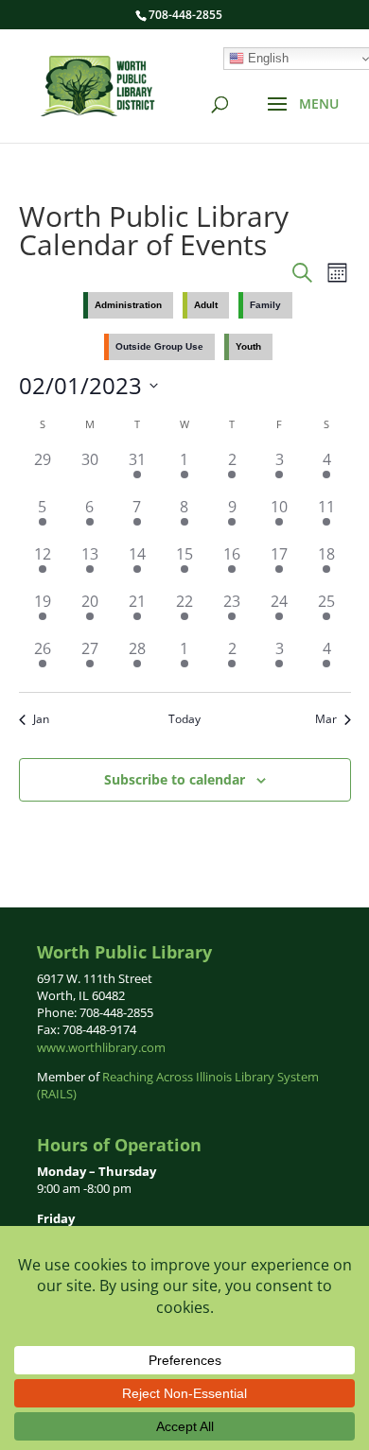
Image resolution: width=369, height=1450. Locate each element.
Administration (128, 305)
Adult (206, 305)
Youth (248, 346)
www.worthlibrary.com (101, 1047)
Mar (326, 719)
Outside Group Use (159, 346)
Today (184, 719)
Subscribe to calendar (174, 779)
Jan (41, 719)
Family (265, 305)
